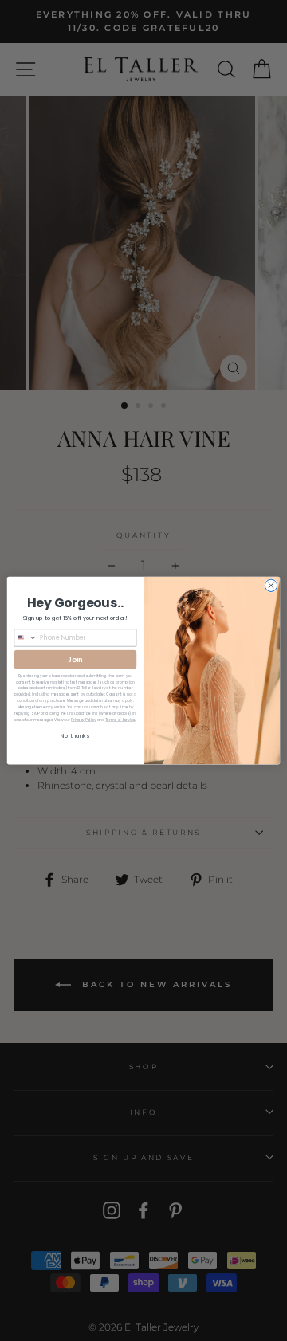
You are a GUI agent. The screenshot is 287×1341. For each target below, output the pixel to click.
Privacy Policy (83, 720)
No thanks (75, 736)
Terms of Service (120, 720)
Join (75, 659)
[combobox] (25, 637)
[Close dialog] (271, 585)
